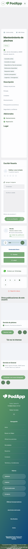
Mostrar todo (8, 332)
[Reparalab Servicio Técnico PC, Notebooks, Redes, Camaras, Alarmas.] (14, 533)
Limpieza (7, 482)
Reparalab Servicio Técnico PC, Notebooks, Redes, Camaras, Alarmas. (14, 537)
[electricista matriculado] (14, 507)
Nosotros (7, 451)
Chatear (15, 254)
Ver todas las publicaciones (16, 235)
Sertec (14, 527)
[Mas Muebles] (14, 516)
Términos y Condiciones (12, 463)
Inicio (6, 427)
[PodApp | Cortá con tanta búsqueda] (14, 3)
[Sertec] (14, 525)
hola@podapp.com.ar (14, 406)
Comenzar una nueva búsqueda (13, 377)
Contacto (7, 457)
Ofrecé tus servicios (10, 439)
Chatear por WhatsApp (14, 271)
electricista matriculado (14, 510)
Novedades (8, 445)
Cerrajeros (7, 494)
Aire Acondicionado (10, 488)
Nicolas (11, 228)
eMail (15, 260)
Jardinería (7, 476)
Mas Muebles (14, 519)
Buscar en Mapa (9, 433)
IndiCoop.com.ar (17, 548)
